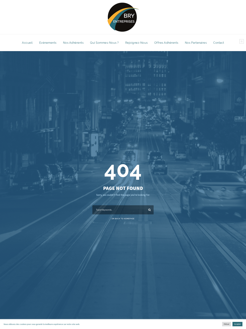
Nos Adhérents (73, 42)
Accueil (27, 42)
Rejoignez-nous (136, 42)
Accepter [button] (237, 324)
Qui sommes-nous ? (104, 42)
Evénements (48, 42)
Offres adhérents (166, 42)
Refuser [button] (226, 324)
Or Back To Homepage (123, 218)
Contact (218, 42)
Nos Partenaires (196, 42)
